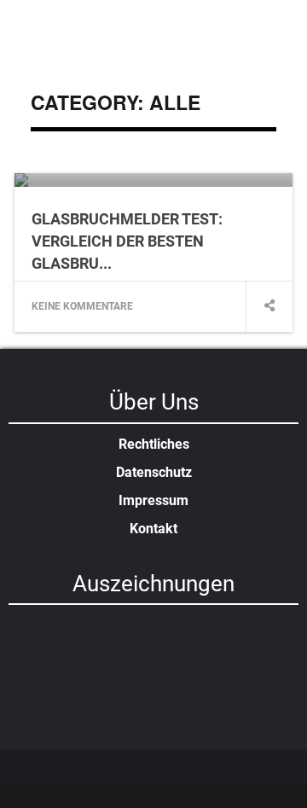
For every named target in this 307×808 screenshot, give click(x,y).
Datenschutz (154, 472)
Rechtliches (154, 444)
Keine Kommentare (82, 306)
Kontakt (153, 528)
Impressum (153, 500)
